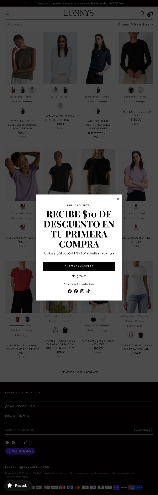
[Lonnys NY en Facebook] (69, 292)
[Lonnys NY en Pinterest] (76, 292)
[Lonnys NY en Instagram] (82, 292)
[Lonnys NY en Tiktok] (88, 292)
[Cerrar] (118, 199)
